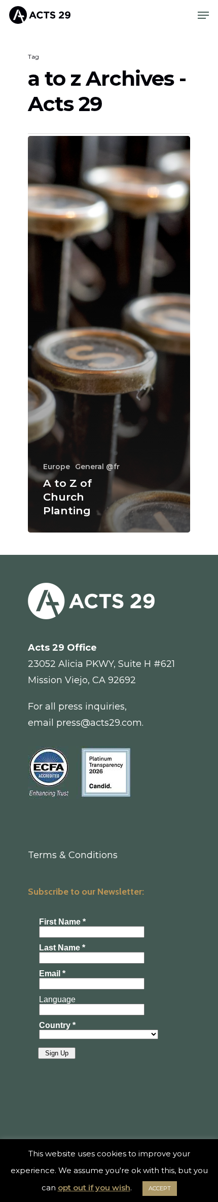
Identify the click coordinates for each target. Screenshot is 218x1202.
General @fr (97, 466)
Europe (56, 466)
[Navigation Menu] (203, 15)
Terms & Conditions (73, 855)
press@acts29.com (99, 722)
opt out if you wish (94, 1187)
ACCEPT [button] (160, 1188)
